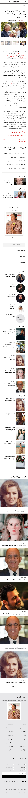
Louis (18, 54)
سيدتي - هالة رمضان (21, 21)
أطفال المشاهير (9, 165)
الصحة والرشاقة (9, 765)
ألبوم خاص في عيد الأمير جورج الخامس (16, 136)
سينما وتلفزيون (12, 329)
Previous (24, 29)
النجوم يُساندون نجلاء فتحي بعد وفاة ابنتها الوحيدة (9, 371)
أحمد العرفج (12, 308)
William (23, 56)
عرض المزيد (14, 686)
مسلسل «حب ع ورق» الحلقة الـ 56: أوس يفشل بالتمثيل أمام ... (9, 333)
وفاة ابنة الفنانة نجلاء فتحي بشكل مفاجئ (10, 399)
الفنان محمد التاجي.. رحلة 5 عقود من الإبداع (9, 384)
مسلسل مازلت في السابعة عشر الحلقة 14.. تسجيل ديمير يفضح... (9, 346)
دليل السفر (23, 750)
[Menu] (25, 1)
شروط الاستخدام (23, 789)
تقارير (25, 739)
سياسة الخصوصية (16, 789)
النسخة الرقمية (14, 237)
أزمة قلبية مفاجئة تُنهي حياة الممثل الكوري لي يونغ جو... (9, 458)
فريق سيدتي (10, 739)
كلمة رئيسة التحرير (15, 245)
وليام (6, 54)
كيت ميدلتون (13, 56)
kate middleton (20, 165)
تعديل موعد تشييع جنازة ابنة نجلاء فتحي (9, 358)
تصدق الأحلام (22, 256)
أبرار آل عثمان (12, 286)
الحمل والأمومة (9, 770)
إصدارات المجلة (14, 207)
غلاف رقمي (10, 746)
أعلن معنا (10, 789)
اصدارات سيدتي (22, 746)
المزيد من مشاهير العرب (18, 477)
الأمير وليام (13, 157)
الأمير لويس (22, 157)
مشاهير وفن (22, 767)
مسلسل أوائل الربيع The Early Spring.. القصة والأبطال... (10, 429)
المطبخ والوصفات (9, 767)
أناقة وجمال (22, 770)
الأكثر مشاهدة (21, 396)
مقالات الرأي (22, 272)
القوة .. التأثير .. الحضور (21, 250)
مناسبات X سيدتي (9, 728)
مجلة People (7, 154)
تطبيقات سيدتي (9, 742)
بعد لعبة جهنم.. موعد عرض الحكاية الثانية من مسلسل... (9, 415)
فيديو (24, 724)
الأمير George (12, 168)
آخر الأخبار (11, 750)
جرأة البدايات (22, 262)
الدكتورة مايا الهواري (11, 296)
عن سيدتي (11, 731)
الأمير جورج (9, 84)
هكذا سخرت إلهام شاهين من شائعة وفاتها (9, 443)
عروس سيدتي (23, 742)
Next (4, 29)
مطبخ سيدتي (23, 728)
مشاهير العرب (17, 154)
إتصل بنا (6, 789)
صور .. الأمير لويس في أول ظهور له (18, 132)
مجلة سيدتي (10, 724)
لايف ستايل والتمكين (21, 765)
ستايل (25, 735)
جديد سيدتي (21, 326)
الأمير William (21, 161)
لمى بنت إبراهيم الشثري (10, 276)
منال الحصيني (12, 317)
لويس (21, 54)
